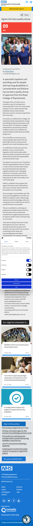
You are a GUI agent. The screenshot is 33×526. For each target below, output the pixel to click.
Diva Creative (18, 522)
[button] (26, 519)
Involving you (5, 492)
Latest (3, 489)
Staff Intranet (5, 481)
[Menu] (31, 2)
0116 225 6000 (6, 477)
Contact (4, 495)
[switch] (28, 265)
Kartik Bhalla (9, 71)
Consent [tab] (6, 241)
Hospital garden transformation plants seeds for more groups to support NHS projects (14, 451)
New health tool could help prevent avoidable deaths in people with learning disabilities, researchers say (15, 438)
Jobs (18, 492)
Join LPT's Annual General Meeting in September (14, 445)
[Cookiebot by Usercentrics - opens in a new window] (23, 238)
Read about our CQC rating (10, 515)
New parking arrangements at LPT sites (15, 428)
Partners (19, 489)
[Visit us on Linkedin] (4, 501)
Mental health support (16, 9)
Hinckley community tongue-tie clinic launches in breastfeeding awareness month (17, 432)
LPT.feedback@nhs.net (9, 474)
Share (26, 15)
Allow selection (16, 283)
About (3, 487)
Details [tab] (16, 241)
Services (19, 487)
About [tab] (27, 241)
